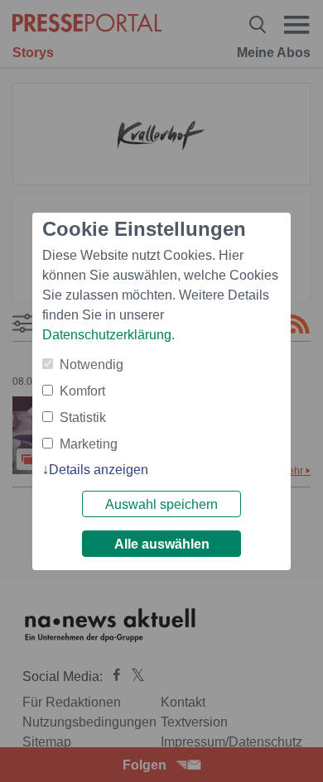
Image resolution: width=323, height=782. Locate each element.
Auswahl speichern (161, 504)
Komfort (82, 391)
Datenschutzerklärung (106, 335)
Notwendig (91, 364)
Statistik (83, 417)
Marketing (89, 444)
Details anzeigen (98, 470)
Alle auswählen (162, 544)
